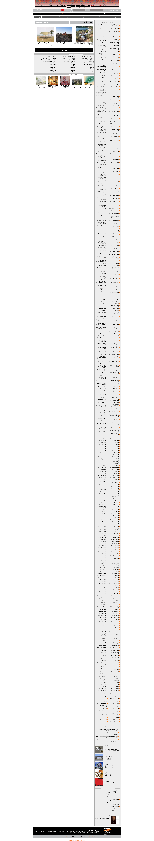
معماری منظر (116, 75)
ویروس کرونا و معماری (114, 270)
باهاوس (117, 351)
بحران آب (117, 294)
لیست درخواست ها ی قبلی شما (112, 791)
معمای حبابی (103, 296)
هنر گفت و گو (116, 226)
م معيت (106, 775)
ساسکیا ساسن (103, 456)
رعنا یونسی (91, 71)
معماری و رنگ (116, 308)
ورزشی (105, 701)
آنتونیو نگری (116, 465)
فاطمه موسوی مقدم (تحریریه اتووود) (48, 61)
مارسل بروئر (103, 549)
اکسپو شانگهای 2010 (114, 372)
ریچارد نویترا (116, 682)
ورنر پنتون (104, 617)
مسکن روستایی (115, 213)
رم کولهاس (116, 675)
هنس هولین (103, 604)
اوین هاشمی (72, 71)
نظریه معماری (116, 33)
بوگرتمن (117, 553)
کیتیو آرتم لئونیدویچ (102, 675)
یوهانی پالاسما (103, 690)
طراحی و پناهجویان (102, 162)
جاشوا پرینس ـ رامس (114, 606)
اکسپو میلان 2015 (115, 383)
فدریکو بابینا (103, 484)
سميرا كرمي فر (53, 62)
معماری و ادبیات (115, 324)
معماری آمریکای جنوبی (101, 86)
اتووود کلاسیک (116, 148)
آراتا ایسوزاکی (116, 442)
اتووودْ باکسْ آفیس (102, 308)
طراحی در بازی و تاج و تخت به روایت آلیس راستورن (101, 185)
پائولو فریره (116, 560)
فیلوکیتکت (117, 274)
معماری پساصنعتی (102, 228)
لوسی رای (104, 533)
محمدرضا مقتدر (102, 564)
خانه (69, 13)
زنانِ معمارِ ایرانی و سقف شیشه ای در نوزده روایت (115, 405)
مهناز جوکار (73, 64)
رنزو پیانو (117, 677)
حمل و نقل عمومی (103, 703)
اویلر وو (117, 531)
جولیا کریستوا (116, 621)
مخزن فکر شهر (103, 567)
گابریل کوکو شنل (102, 504)
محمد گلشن (54, 71)
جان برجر (117, 609)
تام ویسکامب (116, 591)
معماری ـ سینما (116, 168)
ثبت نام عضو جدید (114, 10)
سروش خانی (72, 62)
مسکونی (117, 696)
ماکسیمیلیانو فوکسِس (101, 557)
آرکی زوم (117, 446)
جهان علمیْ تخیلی (115, 282)
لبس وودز (104, 517)
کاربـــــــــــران (69, 16)
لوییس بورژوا (103, 539)
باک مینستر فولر (115, 543)
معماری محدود (116, 133)
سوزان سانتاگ (103, 473)
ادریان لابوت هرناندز (115, 479)
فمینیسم (104, 84)
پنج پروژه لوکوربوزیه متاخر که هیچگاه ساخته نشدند (101, 217)
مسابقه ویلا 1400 (102, 220)
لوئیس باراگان (103, 519)
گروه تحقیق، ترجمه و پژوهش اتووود (49, 65)
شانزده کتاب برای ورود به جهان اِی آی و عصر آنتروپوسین (114, 415)
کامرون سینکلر (103, 642)
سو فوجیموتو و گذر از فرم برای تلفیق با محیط (40, 86)
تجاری (105, 721)
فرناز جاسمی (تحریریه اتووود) (69, 58)
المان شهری (116, 51)
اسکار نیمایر (116, 513)
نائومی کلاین (103, 583)
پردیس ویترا (116, 427)
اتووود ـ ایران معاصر (114, 230)
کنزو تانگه (104, 660)
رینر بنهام (117, 686)
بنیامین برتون (116, 551)
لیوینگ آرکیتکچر (103, 103)
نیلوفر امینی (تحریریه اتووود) (69, 59)
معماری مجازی (116, 377)
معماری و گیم (116, 343)
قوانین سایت (45, 13)
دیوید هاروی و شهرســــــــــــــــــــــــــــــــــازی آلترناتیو (107, 736)
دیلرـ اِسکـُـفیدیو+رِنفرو (114, 657)
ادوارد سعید (116, 484)
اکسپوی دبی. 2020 (102, 271)
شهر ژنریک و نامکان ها (101, 267)
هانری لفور (104, 591)
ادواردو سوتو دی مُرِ (115, 488)
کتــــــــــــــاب (61, 16)
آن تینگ (117, 458)
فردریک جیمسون (102, 495)
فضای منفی (116, 174)
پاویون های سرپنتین (115, 380)
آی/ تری (117, 473)
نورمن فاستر (103, 585)
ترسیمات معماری (115, 220)
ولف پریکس (103, 621)
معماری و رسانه (115, 208)
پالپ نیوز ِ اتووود (115, 292)
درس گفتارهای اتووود (102, 77)
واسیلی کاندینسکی (102, 611)
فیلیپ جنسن (103, 502)
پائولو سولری (116, 558)
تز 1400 (104, 121)
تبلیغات (35, 13)
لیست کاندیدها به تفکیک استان (112, 792)
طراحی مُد (116, 299)
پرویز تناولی (116, 567)
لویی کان (104, 535)
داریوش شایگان (115, 647)
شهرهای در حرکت (102, 36)
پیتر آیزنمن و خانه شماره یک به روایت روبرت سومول (101, 419)
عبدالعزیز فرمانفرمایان (101, 481)
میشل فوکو (103, 581)
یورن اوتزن (103, 686)
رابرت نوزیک (116, 666)
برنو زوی (117, 549)
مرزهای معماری (115, 45)
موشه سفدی (103, 577)
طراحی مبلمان (116, 198)
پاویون (117, 703)
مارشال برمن (103, 551)
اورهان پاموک (116, 528)
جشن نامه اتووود (115, 397)
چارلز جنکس (116, 629)
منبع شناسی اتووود (102, 210)
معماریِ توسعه (116, 103)
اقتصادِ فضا (116, 165)
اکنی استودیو (103, 245)
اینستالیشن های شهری (101, 30)
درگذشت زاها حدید (115, 356)
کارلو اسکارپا (103, 631)
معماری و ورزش (102, 394)
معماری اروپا (116, 248)
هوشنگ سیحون (103, 606)
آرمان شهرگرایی (115, 81)
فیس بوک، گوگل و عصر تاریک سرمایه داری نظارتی (101, 377)
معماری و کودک (103, 388)
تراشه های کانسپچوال (114, 126)
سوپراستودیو (103, 469)
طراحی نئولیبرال (115, 115)
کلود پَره (104, 655)
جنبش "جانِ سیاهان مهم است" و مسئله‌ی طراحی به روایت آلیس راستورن (101, 140)
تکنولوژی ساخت (115, 39)
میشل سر (104, 579)
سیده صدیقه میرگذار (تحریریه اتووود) (48, 59)
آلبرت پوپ (116, 448)
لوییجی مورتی (103, 537)
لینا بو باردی (103, 545)
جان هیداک (116, 611)
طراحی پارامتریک (115, 361)
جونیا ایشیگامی (115, 623)
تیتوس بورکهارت (115, 599)
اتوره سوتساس (115, 477)
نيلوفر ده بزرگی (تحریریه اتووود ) (49, 56)
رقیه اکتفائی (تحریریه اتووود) (88, 64)
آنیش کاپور (116, 469)
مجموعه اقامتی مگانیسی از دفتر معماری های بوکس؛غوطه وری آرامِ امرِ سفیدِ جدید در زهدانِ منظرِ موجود (83, 43)
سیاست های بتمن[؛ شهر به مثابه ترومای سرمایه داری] (53, 86)
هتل (106, 698)
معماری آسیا (116, 238)
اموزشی (117, 717)
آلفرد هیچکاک (116, 452)
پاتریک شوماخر (116, 562)
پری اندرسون (116, 569)
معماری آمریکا (116, 370)
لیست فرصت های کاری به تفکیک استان (110, 793)
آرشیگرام (117, 444)
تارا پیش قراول (53, 67)
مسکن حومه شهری (115, 180)
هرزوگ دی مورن (102, 595)
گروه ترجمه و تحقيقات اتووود (88, 56)
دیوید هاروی (116, 664)
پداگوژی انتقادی (115, 419)
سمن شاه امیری (53, 64)
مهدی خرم (73, 68)
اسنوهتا (117, 506)
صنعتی (117, 719)
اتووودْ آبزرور (103, 265)
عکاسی (117, 177)
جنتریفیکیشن (103, 123)
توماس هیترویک (115, 597)
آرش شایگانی (91, 61)
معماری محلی (116, 144)
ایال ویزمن (116, 533)
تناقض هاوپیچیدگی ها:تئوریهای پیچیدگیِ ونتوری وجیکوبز (102, 242)
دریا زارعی (92, 67)
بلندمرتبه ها (116, 228)
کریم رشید (104, 650)
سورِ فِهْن (104, 471)
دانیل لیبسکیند (116, 650)
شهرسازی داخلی (102, 402)
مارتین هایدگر (103, 547)
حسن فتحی (116, 638)
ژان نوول (104, 446)
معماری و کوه (116, 386)
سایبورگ (104, 236)
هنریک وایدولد (103, 602)
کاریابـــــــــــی (53, 16)
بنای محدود (116, 136)
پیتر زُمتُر (117, 577)
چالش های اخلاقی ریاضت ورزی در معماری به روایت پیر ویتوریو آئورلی (101, 274)
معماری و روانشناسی (114, 305)
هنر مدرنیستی (116, 107)
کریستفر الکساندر (102, 645)
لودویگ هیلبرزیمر (102, 528)
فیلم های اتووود (103, 354)
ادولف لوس (116, 491)
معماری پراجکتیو (115, 265)
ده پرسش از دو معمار (101, 230)
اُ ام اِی (117, 475)
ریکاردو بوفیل (116, 690)
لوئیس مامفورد (103, 521)
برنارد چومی (116, 545)
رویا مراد (92, 65)
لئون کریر (104, 515)
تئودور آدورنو (116, 585)
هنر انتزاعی (116, 188)
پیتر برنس (116, 575)
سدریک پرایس (103, 465)
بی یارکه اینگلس (115, 555)
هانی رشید (104, 593)
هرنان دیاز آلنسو (103, 597)
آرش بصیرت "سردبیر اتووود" (112, 730)
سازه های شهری (115, 36)
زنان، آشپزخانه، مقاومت (101, 233)
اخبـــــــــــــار (45, 16)
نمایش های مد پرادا (102, 386)
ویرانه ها (117, 236)
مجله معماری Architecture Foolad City (110, 810)
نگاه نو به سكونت (115, 48)
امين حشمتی (107, 767)
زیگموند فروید (103, 442)
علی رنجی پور (115, 734)
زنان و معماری (116, 171)
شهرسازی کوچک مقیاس (101, 107)
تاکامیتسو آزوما (116, 593)
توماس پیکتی (116, 595)
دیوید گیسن (116, 662)
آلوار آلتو (117, 454)
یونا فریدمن (103, 688)
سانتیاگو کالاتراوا (103, 463)
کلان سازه (117, 66)
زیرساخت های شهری (114, 698)
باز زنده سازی (116, 105)
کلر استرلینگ (103, 652)
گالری (105, 696)
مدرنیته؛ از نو (116, 242)
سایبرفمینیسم (103, 310)
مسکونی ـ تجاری (115, 713)
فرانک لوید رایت (102, 489)
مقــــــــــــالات (101, 16)
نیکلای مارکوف (103, 587)
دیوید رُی (117, 660)
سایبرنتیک (104, 294)
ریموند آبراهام (116, 684)
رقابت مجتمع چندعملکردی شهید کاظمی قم (102, 205)
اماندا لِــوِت (116, 526)
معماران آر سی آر (102, 571)
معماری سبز (116, 118)
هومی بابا (104, 609)
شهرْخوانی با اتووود (102, 430)
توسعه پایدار (116, 89)
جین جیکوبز (116, 627)
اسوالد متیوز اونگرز (115, 509)
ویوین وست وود (103, 627)
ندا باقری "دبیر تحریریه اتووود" (88, 58)
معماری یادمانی (115, 111)
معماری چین (116, 245)
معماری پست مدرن (114, 129)
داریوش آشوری (115, 645)
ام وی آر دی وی (115, 523)
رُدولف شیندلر (116, 671)
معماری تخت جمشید (102, 105)
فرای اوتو (104, 491)
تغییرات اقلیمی (116, 121)
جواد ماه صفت (53, 70)
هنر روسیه (117, 337)
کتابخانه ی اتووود (115, 156)
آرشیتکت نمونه (116, 799)
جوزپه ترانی (116, 619)
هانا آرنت (104, 589)
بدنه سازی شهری (115, 159)
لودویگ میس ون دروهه (101, 525)
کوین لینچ (104, 671)
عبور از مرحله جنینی (102, 153)
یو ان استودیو (103, 682)
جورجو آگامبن (116, 617)
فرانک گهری (103, 486)
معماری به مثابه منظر (101, 399)
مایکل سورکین (103, 560)
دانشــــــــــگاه (93, 16)
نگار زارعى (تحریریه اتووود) (69, 61)
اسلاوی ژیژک (116, 504)
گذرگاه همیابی (108, 781)
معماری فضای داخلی (114, 204)
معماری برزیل (103, 397)
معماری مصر (103, 208)
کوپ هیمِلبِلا (103, 666)
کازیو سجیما (103, 635)
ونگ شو (104, 623)
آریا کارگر (92, 70)
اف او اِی (117, 515)
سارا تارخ (73, 65)
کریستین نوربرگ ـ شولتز (101, 647)
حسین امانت (116, 640)
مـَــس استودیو (103, 569)
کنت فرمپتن (103, 658)
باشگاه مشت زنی (102, 316)
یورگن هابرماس (103, 684)
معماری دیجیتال (115, 285)
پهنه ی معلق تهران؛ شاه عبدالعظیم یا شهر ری (108, 732)
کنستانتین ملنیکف (102, 662)
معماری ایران (116, 222)
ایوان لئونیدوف (116, 537)
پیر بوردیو (117, 581)
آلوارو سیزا (116, 456)
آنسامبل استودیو (115, 467)
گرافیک (117, 192)
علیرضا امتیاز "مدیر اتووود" (110, 750)
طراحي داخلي (116, 31)
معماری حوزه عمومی (114, 42)
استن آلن (117, 500)
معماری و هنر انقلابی (114, 278)
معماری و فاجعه (115, 201)
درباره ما (53, 13)
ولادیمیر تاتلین (103, 619)
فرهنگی (117, 701)
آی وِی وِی (117, 471)
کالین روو (104, 638)
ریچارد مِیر (117, 680)
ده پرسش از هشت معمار (101, 423)
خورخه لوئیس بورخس (114, 642)
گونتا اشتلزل (103, 511)
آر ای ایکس (116, 440)
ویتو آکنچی (104, 625)
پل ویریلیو (117, 571)
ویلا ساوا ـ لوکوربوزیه (102, 45)
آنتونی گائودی (116, 461)
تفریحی (117, 711)
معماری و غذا (103, 51)
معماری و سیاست (115, 56)
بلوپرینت (104, 263)
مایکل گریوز (103, 562)
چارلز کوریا (116, 633)
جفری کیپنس (116, 615)
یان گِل (104, 680)
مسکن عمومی (116, 195)
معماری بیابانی (116, 319)
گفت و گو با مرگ (115, 268)
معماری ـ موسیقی (115, 411)
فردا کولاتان (103, 493)
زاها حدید (104, 440)
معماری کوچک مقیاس (114, 233)
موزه (118, 705)
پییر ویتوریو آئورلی (115, 583)
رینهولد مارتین (116, 688)
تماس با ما (59, 13)
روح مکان (117, 69)
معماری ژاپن (116, 210)
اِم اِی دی (117, 521)
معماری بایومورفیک (102, 42)
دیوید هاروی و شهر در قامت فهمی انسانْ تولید (108, 729)
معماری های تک (115, 184)
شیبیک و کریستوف (102, 477)
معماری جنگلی (115, 260)
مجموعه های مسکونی (102, 710)
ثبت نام (64, 13)
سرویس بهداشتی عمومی (101, 716)
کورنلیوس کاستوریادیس (101, 668)
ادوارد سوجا (116, 486)
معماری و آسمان (115, 402)
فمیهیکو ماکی (103, 500)
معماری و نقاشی (115, 301)
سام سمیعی (72, 67)
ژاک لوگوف (103, 450)
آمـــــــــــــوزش (85, 16)
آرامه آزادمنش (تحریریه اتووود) (88, 59)
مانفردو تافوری (103, 553)
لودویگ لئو (104, 523)
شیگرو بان (104, 479)
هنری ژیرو (104, 599)
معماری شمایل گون (115, 96)
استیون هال (116, 502)
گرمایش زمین (116, 140)
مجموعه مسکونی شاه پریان (111, 749)
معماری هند (116, 289)
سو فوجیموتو (103, 467)
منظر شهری (116, 28)
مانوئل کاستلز (103, 555)
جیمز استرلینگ (116, 625)
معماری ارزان (116, 123)
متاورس (104, 299)
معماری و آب (116, 328)
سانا (105, 461)
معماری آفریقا (103, 303)
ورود (91, 836)
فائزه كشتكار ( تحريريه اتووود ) (69, 56)
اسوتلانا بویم (116, 511)
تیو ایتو (117, 604)
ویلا (106, 708)
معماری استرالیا (103, 238)
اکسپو (117, 263)
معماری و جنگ (103, 57)
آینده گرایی (116, 73)
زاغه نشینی (116, 310)
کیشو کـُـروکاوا (103, 677)
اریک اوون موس (115, 495)
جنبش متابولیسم (115, 340)
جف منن (117, 613)
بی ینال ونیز (104, 75)
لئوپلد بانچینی (103, 513)
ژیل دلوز (104, 452)
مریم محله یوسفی (90, 68)
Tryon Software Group (80, 840)
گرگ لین (104, 509)
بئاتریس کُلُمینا (116, 539)
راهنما (40, 13)
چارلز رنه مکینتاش (115, 631)
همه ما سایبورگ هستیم (101, 285)
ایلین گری (116, 535)
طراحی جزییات (115, 388)
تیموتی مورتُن (116, 602)
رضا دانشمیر (116, 673)
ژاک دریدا (104, 448)
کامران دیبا (104, 640)
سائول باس (104, 454)
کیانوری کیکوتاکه (102, 673)
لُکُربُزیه (104, 541)
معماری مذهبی (116, 251)
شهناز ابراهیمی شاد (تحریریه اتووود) (49, 58)
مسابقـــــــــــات (77, 16)
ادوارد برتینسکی (115, 482)
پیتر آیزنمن (116, 573)
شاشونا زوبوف (103, 475)
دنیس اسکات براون (115, 652)
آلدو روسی (116, 450)
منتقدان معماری (115, 92)
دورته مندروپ (116, 655)
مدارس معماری (115, 296)
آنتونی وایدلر (116, 463)
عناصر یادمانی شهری (102, 719)
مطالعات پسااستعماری (101, 390)
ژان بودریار (103, 444)
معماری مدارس (103, 305)
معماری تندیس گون (115, 86)
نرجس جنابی (53, 68)
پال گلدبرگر (116, 564)
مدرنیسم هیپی (103, 301)
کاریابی (117, 790)
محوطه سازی (116, 151)
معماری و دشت (103, 48)
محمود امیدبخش (108, 759)
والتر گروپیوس (103, 615)
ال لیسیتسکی (116, 517)
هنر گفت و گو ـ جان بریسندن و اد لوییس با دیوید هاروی (107, 739)
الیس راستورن (116, 519)
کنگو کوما (104, 664)
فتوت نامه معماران (115, 806)
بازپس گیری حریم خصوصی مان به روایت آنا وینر (101, 320)
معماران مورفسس (102, 573)
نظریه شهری (116, 54)
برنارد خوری (116, 547)
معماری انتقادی (115, 162)
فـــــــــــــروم (109, 16)
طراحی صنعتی (116, 84)
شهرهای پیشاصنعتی (102, 380)
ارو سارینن (116, 493)
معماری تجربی (116, 153)
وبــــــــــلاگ (37, 16)
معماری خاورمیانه (102, 33)
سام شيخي (73, 70)
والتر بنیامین (103, 613)
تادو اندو (117, 587)
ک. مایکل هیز (103, 629)
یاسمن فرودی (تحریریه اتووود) (88, 62)
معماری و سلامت (115, 354)
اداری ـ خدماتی (115, 708)
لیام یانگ (104, 543)
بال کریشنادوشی (115, 541)
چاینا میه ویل (116, 635)
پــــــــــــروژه (117, 16)
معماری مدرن (116, 60)
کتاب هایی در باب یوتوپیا (101, 250)
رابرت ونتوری (116, 669)
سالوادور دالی (103, 458)
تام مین (117, 589)
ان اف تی (104, 408)
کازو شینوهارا (103, 633)
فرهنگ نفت (116, 408)
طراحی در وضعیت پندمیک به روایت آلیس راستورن (114, 347)
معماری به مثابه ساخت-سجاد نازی (112, 802)
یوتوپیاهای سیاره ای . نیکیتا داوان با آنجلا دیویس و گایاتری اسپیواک (101, 357)
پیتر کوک (117, 579)
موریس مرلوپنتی (102, 575)
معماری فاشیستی (115, 254)
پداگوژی (117, 303)
